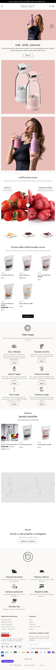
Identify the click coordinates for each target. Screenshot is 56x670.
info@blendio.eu (5, 643)
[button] (53, 6)
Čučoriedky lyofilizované (7, 275)
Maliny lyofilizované (24, 275)
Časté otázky (32, 624)
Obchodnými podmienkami (43, 648)
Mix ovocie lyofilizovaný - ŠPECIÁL (7, 304)
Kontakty (31, 622)
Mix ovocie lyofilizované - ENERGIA (44, 276)
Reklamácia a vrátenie (6, 622)
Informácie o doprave (6, 619)
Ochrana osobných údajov (7, 626)
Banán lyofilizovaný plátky (26, 303)
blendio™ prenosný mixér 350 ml (9, 444)
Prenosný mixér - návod (34, 626)
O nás (30, 619)
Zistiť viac (28, 55)
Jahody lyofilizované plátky (44, 444)
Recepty (31, 629)
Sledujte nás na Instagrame (28, 541)
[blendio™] (28, 6)
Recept (14, 363)
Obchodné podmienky (6, 624)
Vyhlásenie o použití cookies (8, 629)
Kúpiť (5, 31)
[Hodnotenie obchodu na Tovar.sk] (12, 635)
